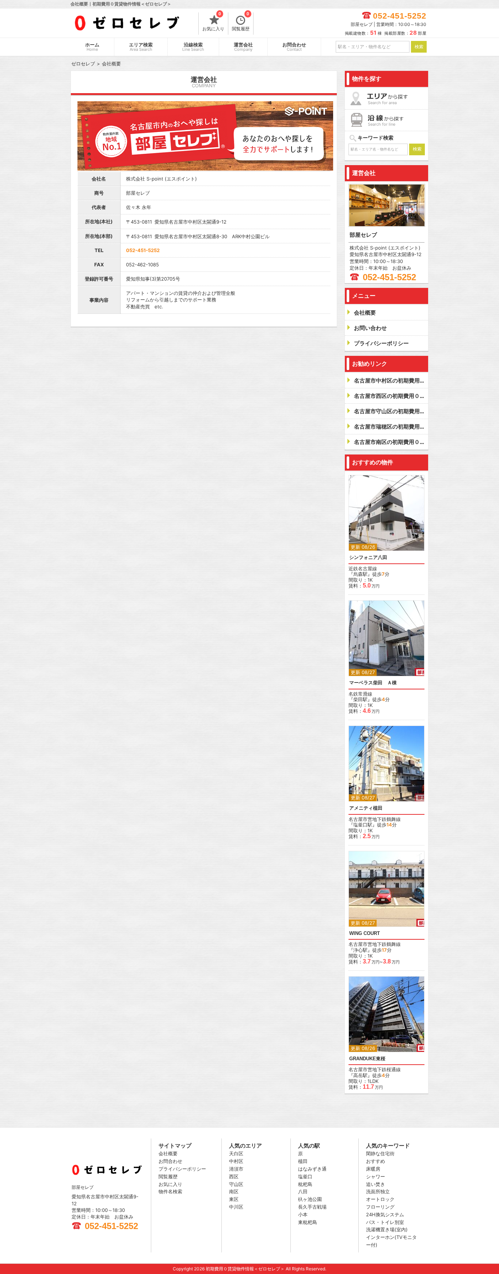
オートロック (380, 1199)
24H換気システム (385, 1214)
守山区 (236, 1184)
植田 (303, 1161)
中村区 (236, 1161)
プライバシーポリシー (182, 1169)
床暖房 (373, 1169)
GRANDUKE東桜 (367, 1058)
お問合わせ (294, 47)
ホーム (92, 47)
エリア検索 (141, 47)
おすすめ (375, 1161)
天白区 (236, 1153)
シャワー (375, 1176)
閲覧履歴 (241, 21)
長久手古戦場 (312, 1207)
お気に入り (213, 21)
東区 (234, 1199)
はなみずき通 (312, 1169)
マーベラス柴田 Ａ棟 (373, 682)
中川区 (236, 1207)
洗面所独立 (378, 1191)
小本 (303, 1214)
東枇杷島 (307, 1222)
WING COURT (364, 933)
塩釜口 (305, 1176)
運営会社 (243, 47)
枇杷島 (305, 1184)
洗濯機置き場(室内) (387, 1229)
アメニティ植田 (365, 808)
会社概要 (168, 1153)
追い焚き (375, 1184)
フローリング (380, 1207)
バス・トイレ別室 (385, 1222)
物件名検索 (170, 1191)
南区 (234, 1191)
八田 (303, 1191)
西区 (234, 1176)
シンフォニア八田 (368, 557)
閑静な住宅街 (380, 1153)
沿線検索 (193, 47)
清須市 (236, 1169)
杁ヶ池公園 (310, 1199)
